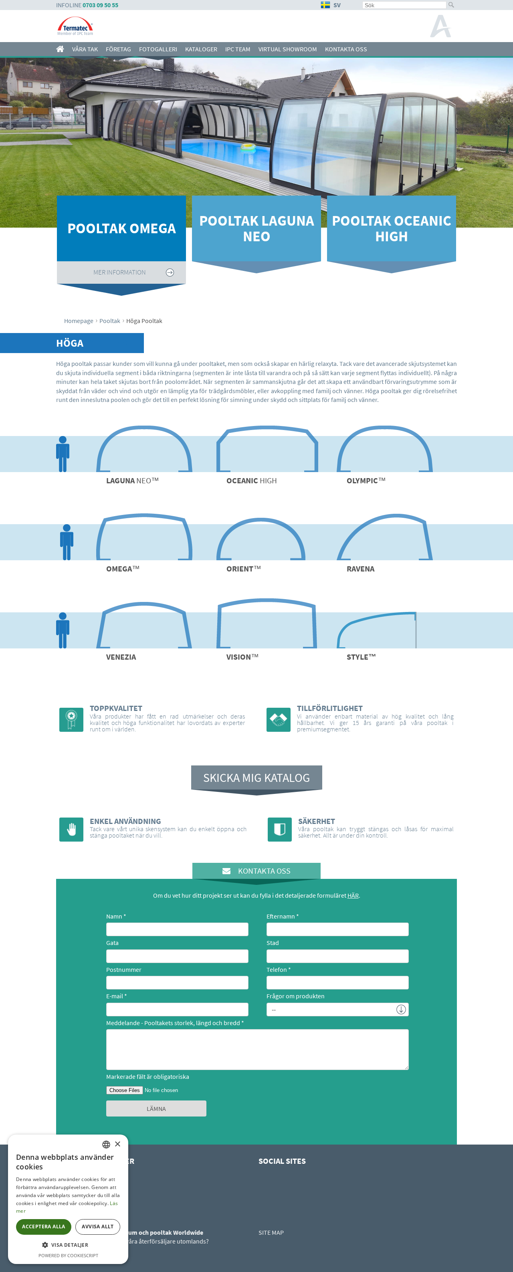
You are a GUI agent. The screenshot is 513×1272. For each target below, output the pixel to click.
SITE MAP (271, 1232)
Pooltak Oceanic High (391, 228)
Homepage (78, 321)
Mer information (119, 272)
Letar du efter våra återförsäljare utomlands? (148, 1241)
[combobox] (106, 1145)
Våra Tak (85, 49)
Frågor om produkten (296, 996)
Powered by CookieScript (68, 1255)
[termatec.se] (62, 49)
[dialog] (68, 1199)
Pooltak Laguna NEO (256, 228)
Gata (112, 943)
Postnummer (123, 969)
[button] (68, 1245)
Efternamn (281, 916)
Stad (273, 943)
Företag (118, 49)
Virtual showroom (288, 49)
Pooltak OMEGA (121, 228)
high (251, 480)
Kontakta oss (346, 49)
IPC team (237, 49)
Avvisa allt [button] (97, 1226)
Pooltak (109, 321)
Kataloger (201, 49)
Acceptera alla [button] (43, 1226)
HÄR (353, 895)
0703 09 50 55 (100, 5)
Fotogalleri (158, 49)
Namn (114, 916)
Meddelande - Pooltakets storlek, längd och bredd (173, 1023)
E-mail (114, 996)
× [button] (117, 1144)
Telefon (277, 969)
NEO (132, 480)
